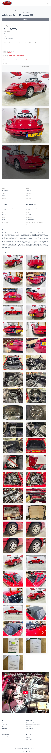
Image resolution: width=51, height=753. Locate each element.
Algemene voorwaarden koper (33, 724)
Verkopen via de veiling (7, 736)
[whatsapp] (23, 751)
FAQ (3, 726)
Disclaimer (28, 726)
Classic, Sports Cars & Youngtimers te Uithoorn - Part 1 (15, 10)
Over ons (4, 722)
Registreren (29, 739)
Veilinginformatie (25, 66)
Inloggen (28, 737)
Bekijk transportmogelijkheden (16, 55)
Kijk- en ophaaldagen (25, 70)
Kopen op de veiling (30, 722)
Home (3, 10)
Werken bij (4, 728)
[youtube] (26, 751)
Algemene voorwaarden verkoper (9, 738)
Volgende (28, 12)
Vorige (22, 12)
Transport (4, 724)
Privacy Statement (30, 728)
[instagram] (29, 751)
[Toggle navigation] (47, 3)
